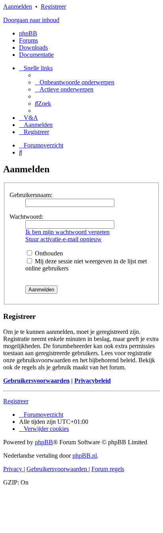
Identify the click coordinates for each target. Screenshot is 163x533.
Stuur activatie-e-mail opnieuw (63, 239)
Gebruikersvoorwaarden (36, 380)
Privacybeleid (92, 380)
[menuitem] (74, 82)
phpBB (28, 33)
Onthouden (48, 253)
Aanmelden (17, 6)
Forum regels (107, 469)
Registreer (53, 6)
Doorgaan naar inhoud (31, 20)
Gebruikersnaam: (30, 195)
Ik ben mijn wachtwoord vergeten (67, 232)
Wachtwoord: (26, 216)
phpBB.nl (84, 455)
